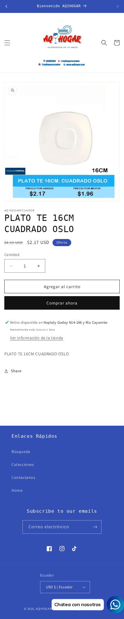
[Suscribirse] (95, 527)
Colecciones (23, 464)
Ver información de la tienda (36, 337)
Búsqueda (21, 451)
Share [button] (16, 370)
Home (17, 490)
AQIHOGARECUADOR (51, 609)
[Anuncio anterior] (6, 6)
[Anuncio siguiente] (117, 6)
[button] (7, 42)
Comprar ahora (62, 303)
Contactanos (23, 477)
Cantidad (11, 254)
